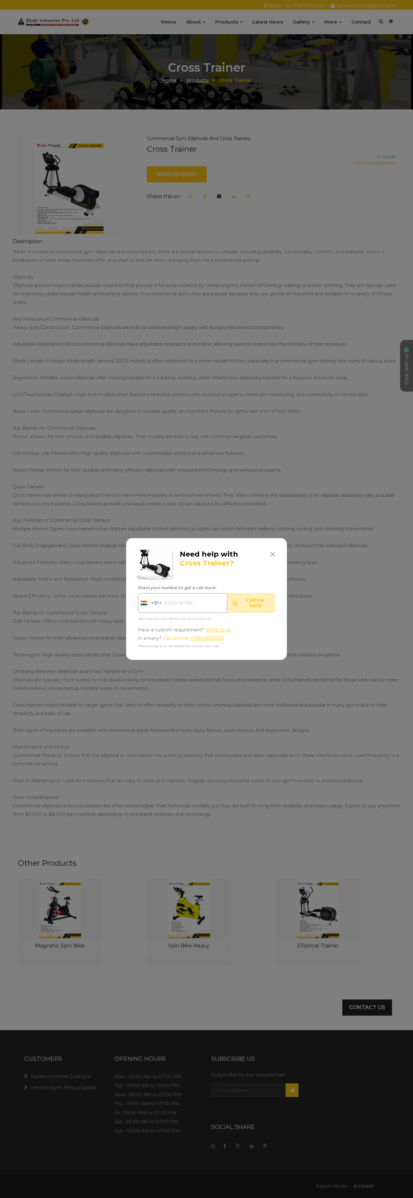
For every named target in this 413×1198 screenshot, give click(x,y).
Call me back (255, 603)
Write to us (218, 630)
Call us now (193, 638)
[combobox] (148, 603)
